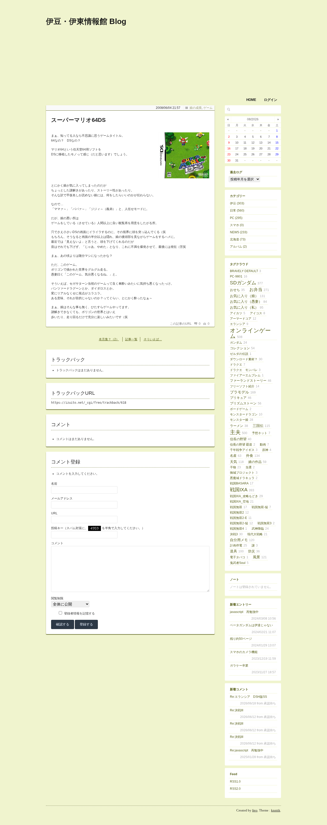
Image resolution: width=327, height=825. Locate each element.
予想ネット (261, 433)
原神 (266, 450)
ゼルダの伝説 (240, 354)
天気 (237, 462)
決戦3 (236, 534)
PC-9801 (238, 276)
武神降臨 (260, 528)
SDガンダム (246, 282)
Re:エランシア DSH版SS (248, 697)
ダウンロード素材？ (246, 359)
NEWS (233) (238, 232)
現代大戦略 (257, 534)
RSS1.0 (235, 781)
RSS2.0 (235, 789)
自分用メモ (242, 540)
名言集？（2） (109, 339)
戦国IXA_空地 (242, 501)
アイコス (257, 313)
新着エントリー (240, 604)
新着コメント (239, 689)
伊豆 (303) (237, 203)
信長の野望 (240, 439)
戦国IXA (242, 489)
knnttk (275, 810)
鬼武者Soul (239, 563)
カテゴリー (237, 196)
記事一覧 (131, 339)
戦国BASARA (241, 483)
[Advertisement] (214, 40)
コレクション (242, 348)
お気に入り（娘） (247, 296)
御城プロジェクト (244, 472)
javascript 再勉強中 (244, 612)
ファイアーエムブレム (247, 375)
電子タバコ (239, 557)
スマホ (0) (237, 225)
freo (255, 810)
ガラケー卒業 (239, 665)
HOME (251, 100)
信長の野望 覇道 (242, 444)
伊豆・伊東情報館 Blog (86, 21)
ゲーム (208, 108)
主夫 (238, 432)
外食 (253, 456)
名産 (235, 456)
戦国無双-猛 (261, 507)
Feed (233, 774)
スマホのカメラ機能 (244, 652)
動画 (264, 444)
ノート (234, 579)
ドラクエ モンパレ (245, 370)
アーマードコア (243, 318)
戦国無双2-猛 (241, 523)
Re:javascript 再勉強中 (246, 750)
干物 (235, 467)
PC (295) (236, 218)
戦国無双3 (266, 523)
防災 (254, 551)
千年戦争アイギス (244, 450)
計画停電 (238, 545)
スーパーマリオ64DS (78, 120)
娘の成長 (196, 108)
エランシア (239, 324)
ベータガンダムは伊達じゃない (251, 625)
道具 (237, 551)
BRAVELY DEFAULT (245, 271)
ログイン (270, 100)
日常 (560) (237, 210)
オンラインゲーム (250, 333)
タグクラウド (239, 264)
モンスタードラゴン (246, 414)
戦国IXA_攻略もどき (246, 496)
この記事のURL (181, 324)
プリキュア (240, 398)
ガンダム (238, 342)
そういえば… (153, 339)
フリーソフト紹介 (244, 386)
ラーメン (239, 426)
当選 (250, 467)
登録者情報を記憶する (79, 613)
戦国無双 (238, 507)
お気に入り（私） (246, 307)
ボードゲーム (240, 409)
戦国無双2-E (241, 518)
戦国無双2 (239, 512)
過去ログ (236, 172)
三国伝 (261, 426)
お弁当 (259, 289)
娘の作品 (257, 462)
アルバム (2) (238, 246)
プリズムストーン (245, 403)
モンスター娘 (241, 420)
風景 (260, 557)
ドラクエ (237, 364)
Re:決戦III (236, 710)
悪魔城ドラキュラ (244, 478)
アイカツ (237, 313)
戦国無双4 (238, 528)
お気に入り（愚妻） (248, 302)
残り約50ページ (241, 639)
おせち (237, 290)
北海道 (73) (238, 239)
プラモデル (243, 392)
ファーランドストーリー (250, 380)
